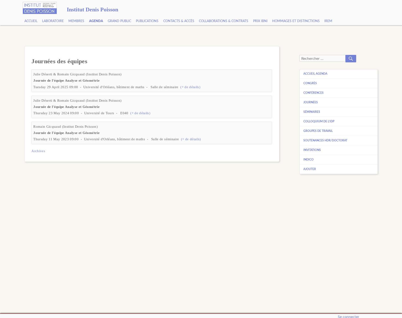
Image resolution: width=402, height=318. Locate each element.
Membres (76, 21)
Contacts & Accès (178, 21)
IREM (328, 21)
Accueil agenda (315, 73)
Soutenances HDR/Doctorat (325, 140)
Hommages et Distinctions (296, 21)
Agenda (96, 21)
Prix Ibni (260, 21)
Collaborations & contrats (223, 21)
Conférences (313, 92)
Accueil (30, 21)
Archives (38, 151)
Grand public (119, 21)
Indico (308, 159)
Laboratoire (53, 21)
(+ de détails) (190, 87)
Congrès (310, 83)
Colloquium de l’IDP (318, 121)
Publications (147, 21)
